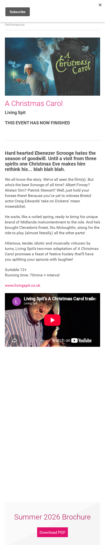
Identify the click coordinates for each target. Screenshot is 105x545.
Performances (15, 24)
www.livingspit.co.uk (22, 285)
